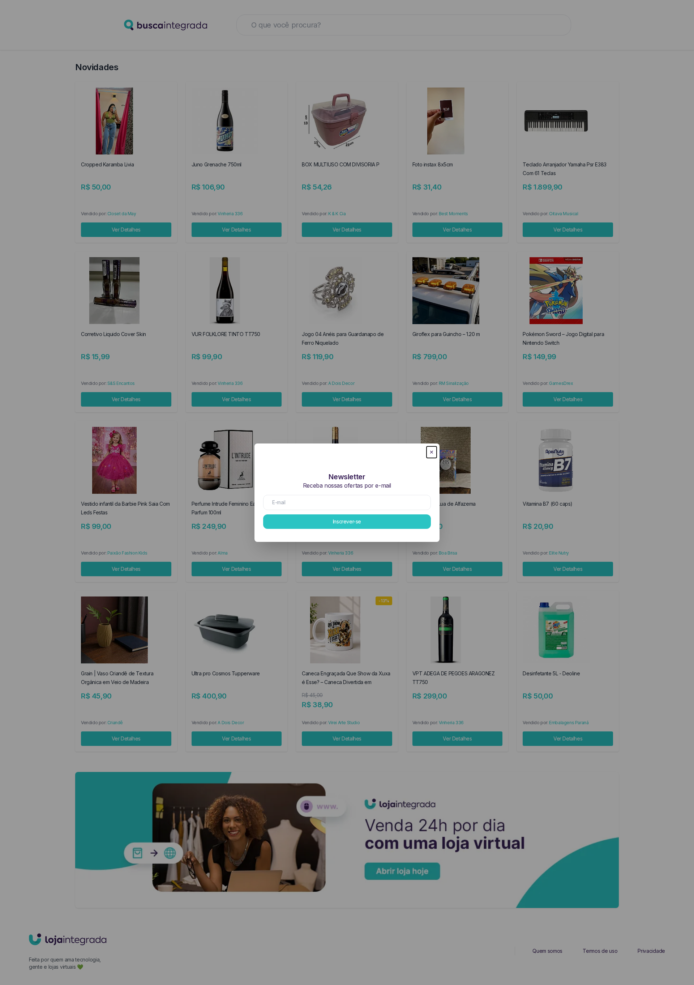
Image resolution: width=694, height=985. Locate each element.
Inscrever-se (347, 521)
